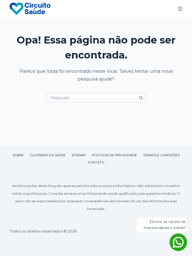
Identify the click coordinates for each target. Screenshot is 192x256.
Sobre (18, 155)
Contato (96, 162)
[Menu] (180, 8)
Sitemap (79, 155)
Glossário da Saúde (48, 155)
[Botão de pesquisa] (141, 98)
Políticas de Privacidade (114, 155)
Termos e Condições (161, 155)
